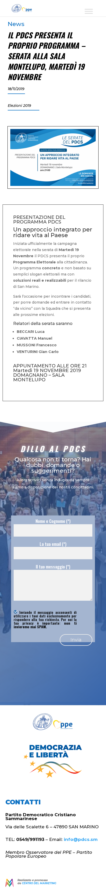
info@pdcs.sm (81, 839)
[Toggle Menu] (89, 11)
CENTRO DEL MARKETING (39, 883)
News (16, 24)
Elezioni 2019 (19, 105)
